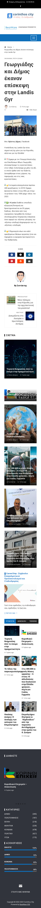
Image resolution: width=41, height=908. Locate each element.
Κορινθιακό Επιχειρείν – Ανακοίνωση (27, 641)
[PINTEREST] (12, 261)
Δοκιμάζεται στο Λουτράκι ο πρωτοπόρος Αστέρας (16, 318)
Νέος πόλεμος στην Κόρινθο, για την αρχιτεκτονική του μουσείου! (26, 302)
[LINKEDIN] (29, 255)
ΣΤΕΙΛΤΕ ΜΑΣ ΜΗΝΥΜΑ (20, 892)
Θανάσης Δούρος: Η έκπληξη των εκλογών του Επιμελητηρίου (20, 518)
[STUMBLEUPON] (20, 261)
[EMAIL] (29, 261)
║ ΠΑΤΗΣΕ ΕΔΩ (9, 613)
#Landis (13, 203)
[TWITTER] (20, 255)
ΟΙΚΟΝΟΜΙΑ (8, 58)
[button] (16, 803)
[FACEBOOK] (12, 255)
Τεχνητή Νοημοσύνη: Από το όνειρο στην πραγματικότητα (12, 644)
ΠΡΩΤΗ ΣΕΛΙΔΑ (17, 58)
